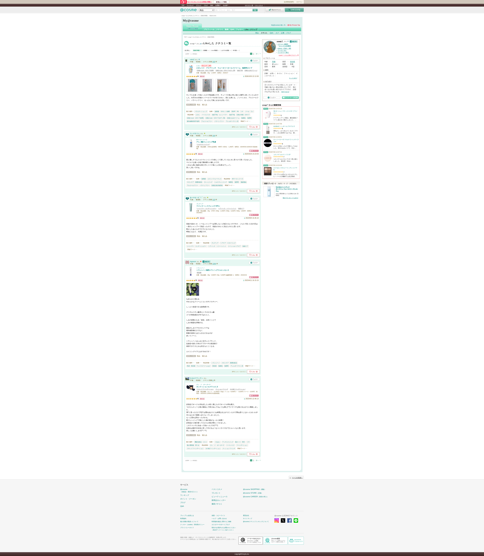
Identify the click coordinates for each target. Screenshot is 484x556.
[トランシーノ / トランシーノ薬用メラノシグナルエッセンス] (190, 275)
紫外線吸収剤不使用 (193, 121)
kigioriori (193, 261)
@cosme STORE (253, 493)
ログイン (299, 2)
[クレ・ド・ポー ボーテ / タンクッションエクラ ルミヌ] (190, 391)
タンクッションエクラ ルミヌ (207, 387)
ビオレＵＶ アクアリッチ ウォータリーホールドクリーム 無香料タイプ (224, 68)
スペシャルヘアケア (234, 246)
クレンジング (208, 182)
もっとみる (293, 78)
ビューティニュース (220, 497)
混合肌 (292, 62)
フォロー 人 (282, 50)
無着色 (243, 118)
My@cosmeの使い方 (278, 25)
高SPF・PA (235, 111)
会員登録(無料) (289, 2)
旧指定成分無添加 (217, 185)
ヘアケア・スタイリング (228, 243)
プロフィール (209, 29)
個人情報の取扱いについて (189, 521)
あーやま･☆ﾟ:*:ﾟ (196, 197)
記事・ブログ (286, 33)
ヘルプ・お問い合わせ (219, 518)
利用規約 (183, 518)
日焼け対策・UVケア (243, 114)
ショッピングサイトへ (254, 151)
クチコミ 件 (283, 44)
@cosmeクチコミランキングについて (256, 521)
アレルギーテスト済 (232, 121)
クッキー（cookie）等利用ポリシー (192, 524)
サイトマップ (247, 518)
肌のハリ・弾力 (240, 442)
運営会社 (246, 515)
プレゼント (216, 493)
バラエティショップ (201, 111)
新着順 (205, 50)
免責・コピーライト (218, 515)
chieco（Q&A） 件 (284, 48)
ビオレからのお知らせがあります (206, 66)
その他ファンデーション (237, 389)
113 (214, 200)
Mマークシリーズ (201, 139)
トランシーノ (200, 268)
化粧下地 (240, 70)
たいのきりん (195, 133)
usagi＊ (210, 44)
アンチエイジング (227, 442)
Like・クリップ (251, 29)
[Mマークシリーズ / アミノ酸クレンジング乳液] (190, 146)
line (296, 520)
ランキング (190, 5)
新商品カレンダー (219, 500)
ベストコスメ (259, 5)
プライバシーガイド (187, 527)
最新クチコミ (217, 504)
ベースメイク (206, 114)
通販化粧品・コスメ (201, 442)
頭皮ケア (241, 208)
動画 (227, 29)
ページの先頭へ (297, 478)
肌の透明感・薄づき (193, 445)
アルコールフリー (206, 121)
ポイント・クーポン (188, 499)
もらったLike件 (285, 46)
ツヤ (241, 111)
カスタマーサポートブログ (221, 524)
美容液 (199, 272)
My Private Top (294, 25)
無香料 (249, 118)
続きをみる (285, 92)
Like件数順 (214, 50)
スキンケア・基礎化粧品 (194, 182)
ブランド (198, 5)
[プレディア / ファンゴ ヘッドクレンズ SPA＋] (190, 210)
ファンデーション (242, 445)
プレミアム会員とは (187, 515)
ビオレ (198, 66)
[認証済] (206, 261)
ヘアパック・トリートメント (227, 208)
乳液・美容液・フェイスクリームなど (198, 366)
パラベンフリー (219, 121)
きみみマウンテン (196, 378)
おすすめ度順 (225, 50)
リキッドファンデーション (205, 389)
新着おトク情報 (221, 2)
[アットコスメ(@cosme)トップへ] (188, 11)
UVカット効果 (225, 111)
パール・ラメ (249, 111)
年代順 (235, 50)
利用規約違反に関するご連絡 (221, 521)
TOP (183, 5)
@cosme (189, 490)
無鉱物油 (243, 182)
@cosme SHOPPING (254, 489)
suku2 (192, 59)
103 (214, 62)
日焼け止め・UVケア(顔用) (205, 70)
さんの (288, 55)
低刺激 (217, 111)
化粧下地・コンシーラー (219, 114)
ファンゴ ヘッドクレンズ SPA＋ (208, 206)
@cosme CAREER (255, 497)
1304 (214, 264)
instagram (276, 520)
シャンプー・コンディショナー (206, 208)
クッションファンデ (222, 389)
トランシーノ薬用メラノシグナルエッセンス (212, 270)
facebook (289, 520)
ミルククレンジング (203, 144)
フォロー (239, 29)
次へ (257, 54)
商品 (257, 33)
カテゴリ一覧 (249, 5)
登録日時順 (196, 50)
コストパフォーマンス (214, 179)
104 (214, 136)
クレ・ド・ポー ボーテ (203, 384)
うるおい (217, 442)
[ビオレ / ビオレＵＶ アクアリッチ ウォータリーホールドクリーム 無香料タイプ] (190, 73)
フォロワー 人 (283, 52)
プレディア (199, 204)
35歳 (273, 62)
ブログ (206, 5)
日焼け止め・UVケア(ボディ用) (225, 70)
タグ (277, 33)
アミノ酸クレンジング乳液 (206, 142)
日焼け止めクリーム (251, 70)
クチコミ (219, 29)
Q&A (211, 5)
